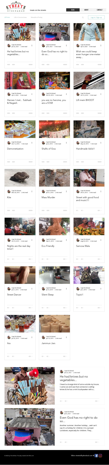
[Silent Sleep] (54, 275)
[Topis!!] (89, 275)
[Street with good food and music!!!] (89, 178)
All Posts (7, 17)
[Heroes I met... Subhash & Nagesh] (20, 80)
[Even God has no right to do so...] (54, 32)
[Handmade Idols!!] (89, 129)
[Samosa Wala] (89, 226)
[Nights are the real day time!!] (20, 226)
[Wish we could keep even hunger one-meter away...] (89, 32)
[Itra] (20, 323)
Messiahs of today (36, 17)
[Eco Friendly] (54, 226)
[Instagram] (100, 460)
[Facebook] (96, 460)
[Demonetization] (20, 129)
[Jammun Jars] (54, 323)
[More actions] (32, 45)
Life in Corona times (20, 17)
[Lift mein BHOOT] (89, 80)
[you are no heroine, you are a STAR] (54, 80)
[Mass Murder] (54, 178)
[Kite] (20, 178)
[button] (83, 17)
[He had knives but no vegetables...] (20, 32)
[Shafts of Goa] (54, 129)
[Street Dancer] (20, 275)
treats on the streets (38, 10)
